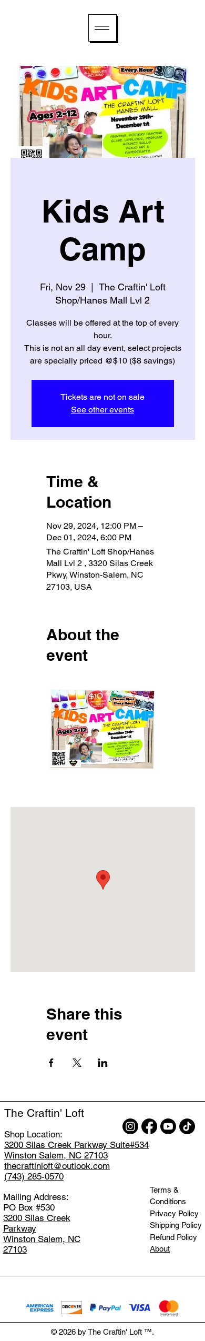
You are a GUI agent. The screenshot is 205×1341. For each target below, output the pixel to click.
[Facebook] (149, 1126)
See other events (102, 410)
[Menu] (102, 28)
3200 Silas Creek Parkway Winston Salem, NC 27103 (41, 1234)
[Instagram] (130, 1126)
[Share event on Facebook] (51, 1062)
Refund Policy (173, 1237)
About (160, 1248)
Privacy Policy (174, 1213)
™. (149, 1331)
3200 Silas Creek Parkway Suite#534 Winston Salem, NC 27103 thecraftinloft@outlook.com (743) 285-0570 (76, 1161)
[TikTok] (187, 1126)
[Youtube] (168, 1126)
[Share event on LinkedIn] (103, 1062)
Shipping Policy (176, 1225)
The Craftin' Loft (44, 1113)
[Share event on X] (77, 1062)
